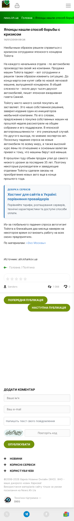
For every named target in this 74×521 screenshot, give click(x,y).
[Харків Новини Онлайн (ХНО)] (5, 5)
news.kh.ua (11, 17)
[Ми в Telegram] (26, 514)
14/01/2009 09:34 (14, 39)
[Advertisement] (37, 348)
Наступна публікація (49, 307)
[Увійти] (17, 5)
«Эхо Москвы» (36, 242)
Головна (26, 17)
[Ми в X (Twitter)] (7, 514)
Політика (29, 267)
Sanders (12, 286)
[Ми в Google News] (66, 514)
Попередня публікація (25, 300)
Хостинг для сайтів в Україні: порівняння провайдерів (32, 196)
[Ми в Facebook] (46, 514)
